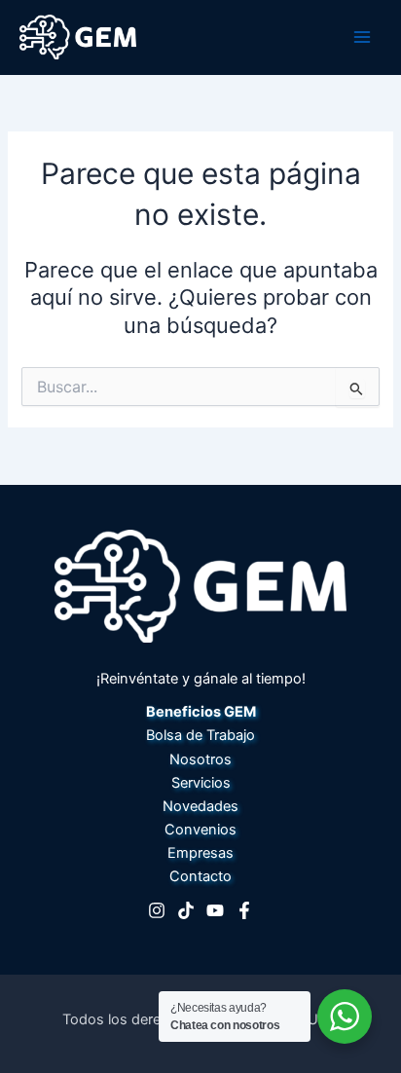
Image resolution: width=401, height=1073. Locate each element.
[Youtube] (215, 910)
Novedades (200, 806)
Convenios (200, 829)
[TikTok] (186, 910)
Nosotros (200, 759)
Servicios (201, 783)
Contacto (200, 876)
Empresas (200, 853)
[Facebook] (244, 910)
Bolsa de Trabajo (200, 735)
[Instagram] (156, 910)
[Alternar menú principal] (362, 37)
